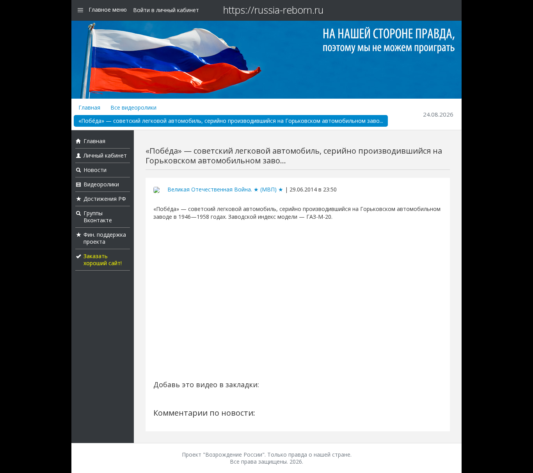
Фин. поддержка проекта (105, 238)
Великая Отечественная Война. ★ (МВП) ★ (225, 189)
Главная (89, 107)
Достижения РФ (105, 198)
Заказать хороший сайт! (103, 259)
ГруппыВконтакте (98, 216)
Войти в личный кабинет (166, 10)
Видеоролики (101, 184)
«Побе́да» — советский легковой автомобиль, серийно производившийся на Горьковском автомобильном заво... (230, 120)
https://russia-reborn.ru (273, 9)
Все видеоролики (133, 107)
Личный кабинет (105, 155)
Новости (95, 170)
